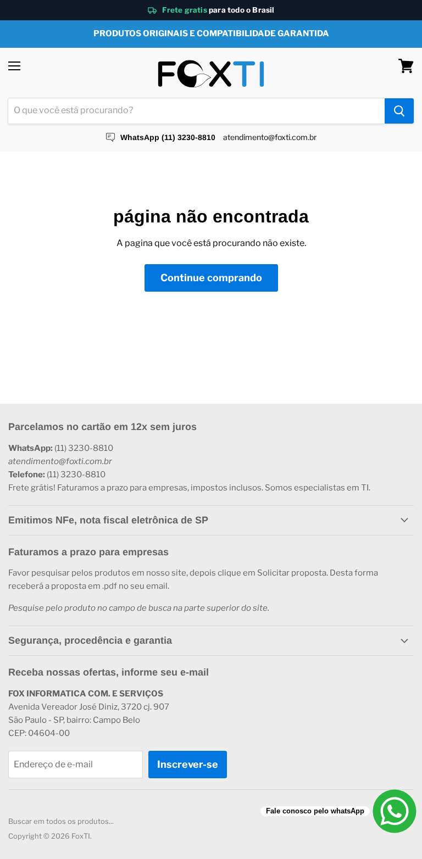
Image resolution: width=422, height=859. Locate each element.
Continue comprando (211, 277)
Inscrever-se (187, 764)
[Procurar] (399, 111)
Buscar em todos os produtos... (61, 821)
